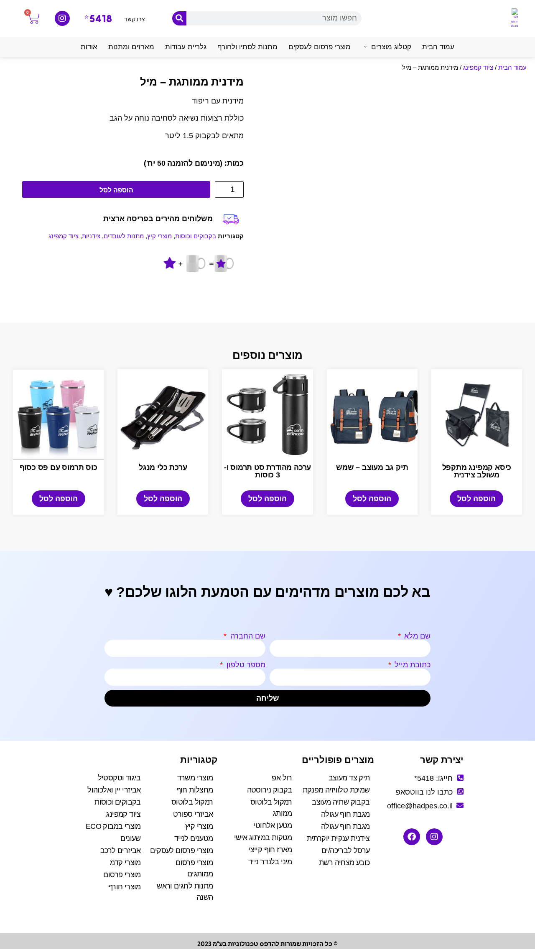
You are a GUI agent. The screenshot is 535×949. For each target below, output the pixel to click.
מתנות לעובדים (124, 236)
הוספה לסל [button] (476, 499)
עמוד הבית (512, 67)
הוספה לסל (116, 190)
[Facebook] (411, 836)
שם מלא (416, 636)
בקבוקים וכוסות (195, 236)
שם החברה (246, 636)
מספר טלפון (244, 665)
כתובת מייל (411, 665)
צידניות (91, 236)
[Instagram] (62, 18)
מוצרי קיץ (159, 236)
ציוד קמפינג (478, 67)
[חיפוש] (179, 18)
